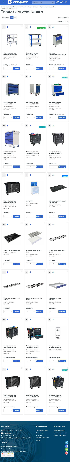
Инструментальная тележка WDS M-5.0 (55, 152)
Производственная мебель (48, 7)
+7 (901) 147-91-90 (9, 435)
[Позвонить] (66, 453)
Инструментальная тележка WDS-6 (10, 152)
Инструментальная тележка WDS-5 (55, 103)
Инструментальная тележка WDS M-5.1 (10, 346)
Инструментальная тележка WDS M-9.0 (32, 396)
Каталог (35, 7)
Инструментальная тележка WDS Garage (10, 53)
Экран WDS (29, 201)
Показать (60, 21)
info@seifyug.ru (8, 433)
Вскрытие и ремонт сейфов (9, 446)
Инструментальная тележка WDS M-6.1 (10, 201)
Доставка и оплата (42, 430)
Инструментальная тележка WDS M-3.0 (32, 152)
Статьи (38, 440)
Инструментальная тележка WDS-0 (32, 53)
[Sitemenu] (2, 2)
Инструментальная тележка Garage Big (55, 346)
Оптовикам (39, 433)
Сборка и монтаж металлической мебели (13, 451)
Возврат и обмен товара (61, 433)
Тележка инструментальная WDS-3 (57, 53)
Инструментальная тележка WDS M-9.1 (10, 396)
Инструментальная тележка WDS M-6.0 (55, 396)
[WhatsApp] (66, 449)
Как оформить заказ (60, 435)
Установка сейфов (6, 449)
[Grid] (11, 17)
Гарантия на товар (59, 430)
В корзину (16, 68)
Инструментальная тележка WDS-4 (10, 103)
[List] (14, 17)
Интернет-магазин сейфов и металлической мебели (16, 7)
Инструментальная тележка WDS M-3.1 (32, 346)
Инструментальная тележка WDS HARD (32, 103)
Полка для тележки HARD (12, 250)
